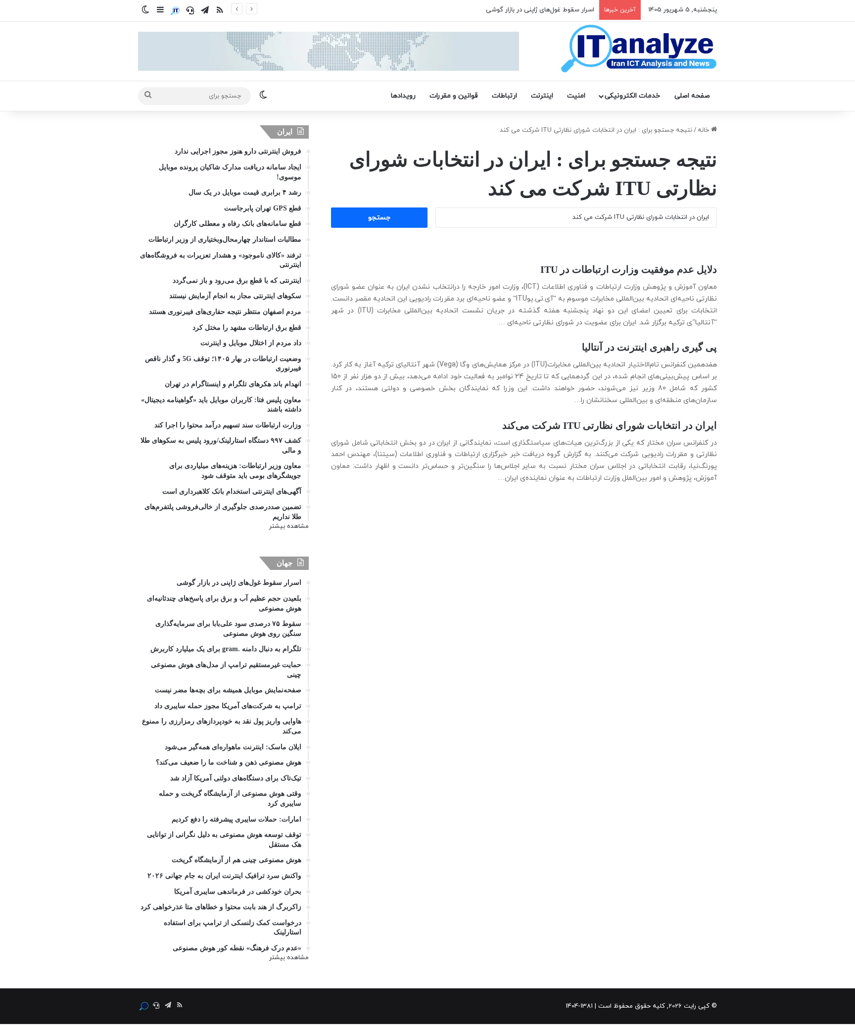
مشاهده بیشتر (289, 526)
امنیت (576, 96)
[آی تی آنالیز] (638, 49)
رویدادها (403, 96)
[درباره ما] (175, 11)
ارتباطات (504, 96)
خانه (704, 130)
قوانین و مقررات (453, 96)
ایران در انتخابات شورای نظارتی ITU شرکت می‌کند (609, 425)
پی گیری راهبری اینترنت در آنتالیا (649, 347)
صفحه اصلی (692, 96)
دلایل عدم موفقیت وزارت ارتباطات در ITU (628, 269)
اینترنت (542, 96)
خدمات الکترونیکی (632, 96)
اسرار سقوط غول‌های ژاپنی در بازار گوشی (540, 9)
